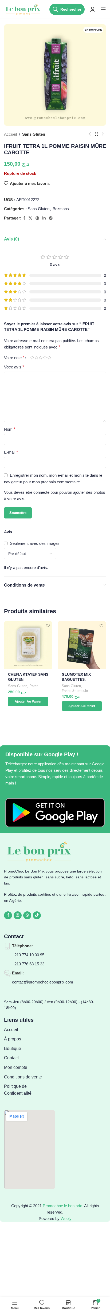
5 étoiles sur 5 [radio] (49, 358)
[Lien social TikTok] (37, 915)
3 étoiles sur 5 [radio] (40, 358)
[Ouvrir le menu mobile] (103, 9)
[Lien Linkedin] (44, 218)
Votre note (14, 358)
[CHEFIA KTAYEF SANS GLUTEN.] (28, 645)
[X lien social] (30, 218)
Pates (33, 686)
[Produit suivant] (103, 134)
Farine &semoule (75, 691)
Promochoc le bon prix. (63, 1205)
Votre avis (14, 367)
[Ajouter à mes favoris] (47, 625)
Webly (66, 1218)
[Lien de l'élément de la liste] (29, 1029)
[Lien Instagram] (18, 915)
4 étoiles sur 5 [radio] (45, 358)
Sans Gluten (33, 134)
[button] (28, 701)
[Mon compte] (92, 9)
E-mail (11, 452)
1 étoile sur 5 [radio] (32, 358)
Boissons (61, 208)
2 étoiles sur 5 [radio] (36, 358)
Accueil (10, 134)
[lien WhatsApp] (27, 915)
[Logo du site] (23, 9)
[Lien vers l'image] (55, 812)
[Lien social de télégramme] (50, 218)
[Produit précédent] (90, 134)
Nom (9, 429)
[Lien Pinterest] (37, 218)
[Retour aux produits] (96, 134)
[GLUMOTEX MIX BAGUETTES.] (82, 645)
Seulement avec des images (35, 543)
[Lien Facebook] (24, 218)
